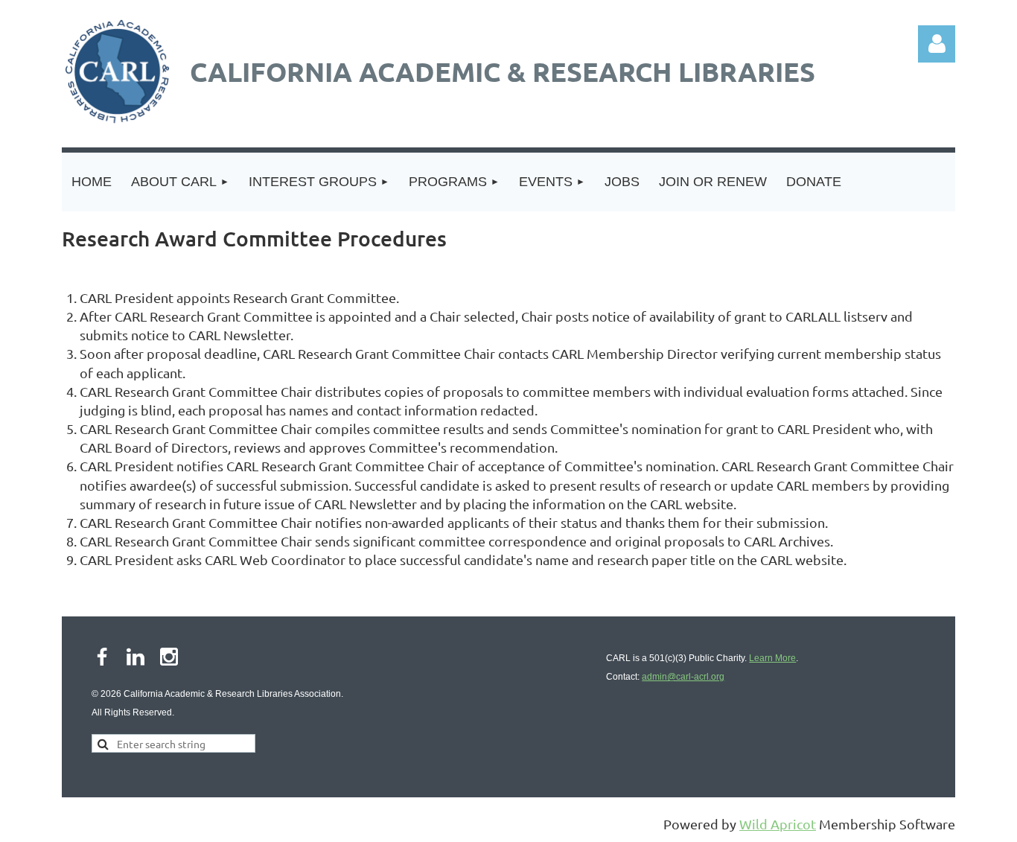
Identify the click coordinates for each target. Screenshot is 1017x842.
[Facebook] (102, 656)
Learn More (772, 658)
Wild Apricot (777, 824)
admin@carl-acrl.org (683, 677)
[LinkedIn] (135, 656)
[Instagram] (169, 656)
